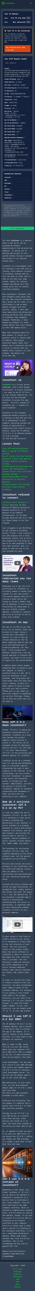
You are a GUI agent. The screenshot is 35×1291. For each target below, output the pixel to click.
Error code (17, 1269)
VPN (17, 1279)
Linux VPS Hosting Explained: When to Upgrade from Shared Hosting (15, 451)
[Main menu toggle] (31, 3)
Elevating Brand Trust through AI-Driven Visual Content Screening (15, 486)
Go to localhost (18, 228)
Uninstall (17, 1277)
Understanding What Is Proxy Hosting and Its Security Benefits (15, 479)
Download (17, 1272)
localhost (17, 1274)
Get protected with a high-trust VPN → (16, 48)
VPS (17, 1282)
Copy (28, 18)
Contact (17, 1287)
